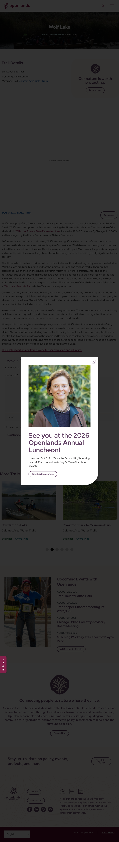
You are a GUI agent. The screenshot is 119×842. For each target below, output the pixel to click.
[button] (93, 361)
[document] (59, 421)
